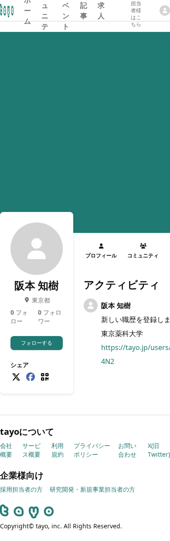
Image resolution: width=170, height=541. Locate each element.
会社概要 (6, 449)
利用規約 (57, 449)
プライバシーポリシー (92, 449)
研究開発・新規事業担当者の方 (92, 489)
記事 (83, 10)
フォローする (36, 343)
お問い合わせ (127, 449)
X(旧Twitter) (159, 449)
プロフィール (101, 255)
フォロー (19, 316)
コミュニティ (44, 10)
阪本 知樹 (116, 305)
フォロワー (49, 316)
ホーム (27, 10)
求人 (101, 10)
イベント (65, 10)
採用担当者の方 (21, 489)
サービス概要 (31, 449)
